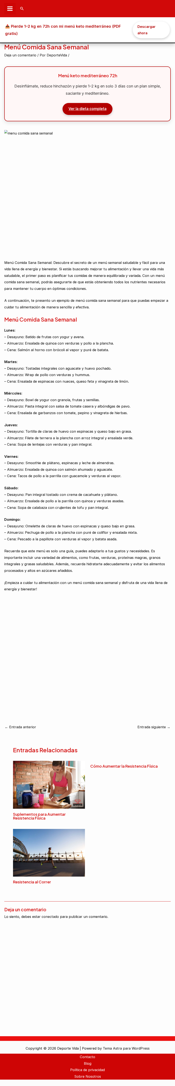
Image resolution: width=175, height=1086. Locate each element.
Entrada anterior (20, 727)
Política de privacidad (87, 1070)
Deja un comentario (20, 55)
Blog (87, 1063)
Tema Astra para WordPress (126, 1048)
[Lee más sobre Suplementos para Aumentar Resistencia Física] (49, 784)
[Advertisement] (87, 192)
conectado (50, 916)
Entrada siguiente (153, 727)
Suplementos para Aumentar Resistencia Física (39, 816)
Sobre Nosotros (87, 1076)
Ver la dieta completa (87, 109)
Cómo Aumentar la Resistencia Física (124, 766)
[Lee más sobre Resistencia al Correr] (49, 852)
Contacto (87, 1057)
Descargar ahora (146, 29)
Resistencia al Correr (32, 881)
